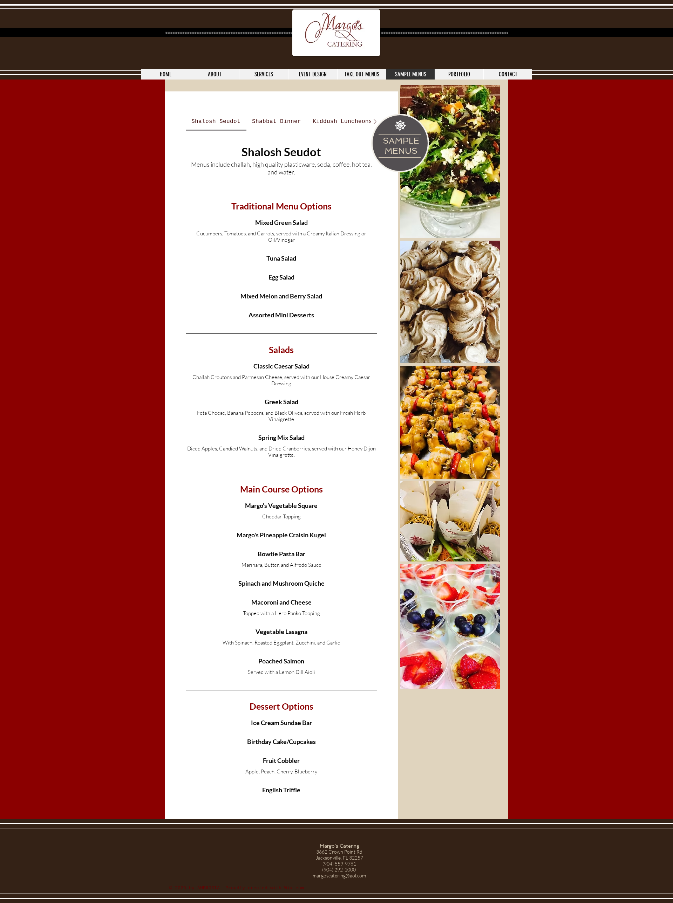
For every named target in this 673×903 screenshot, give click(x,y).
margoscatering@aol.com (339, 875)
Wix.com (294, 888)
